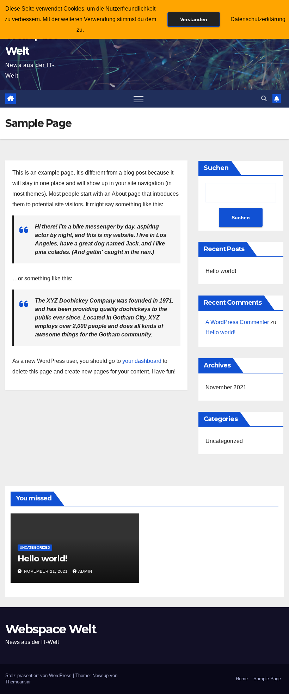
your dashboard (141, 361)
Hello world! (220, 271)
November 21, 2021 (46, 571)
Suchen (216, 168)
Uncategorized (224, 441)
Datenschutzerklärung (257, 19)
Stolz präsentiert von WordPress (39, 675)
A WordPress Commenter (237, 322)
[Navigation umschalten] (138, 99)
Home (242, 678)
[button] (264, 99)
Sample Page (267, 678)
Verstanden (193, 19)
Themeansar (18, 681)
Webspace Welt (50, 629)
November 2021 (226, 387)
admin (85, 571)
